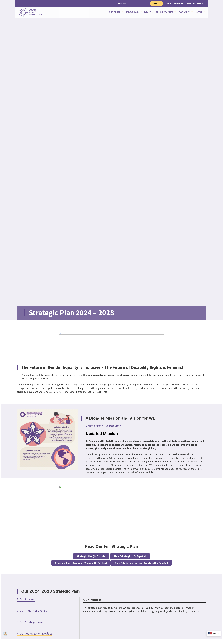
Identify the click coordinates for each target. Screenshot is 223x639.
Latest (198, 12)
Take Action (184, 12)
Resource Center (164, 12)
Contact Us (179, 3)
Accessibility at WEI (195, 3)
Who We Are (114, 12)
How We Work (132, 12)
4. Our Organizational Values (34, 633)
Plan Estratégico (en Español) (130, 556)
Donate (155, 3)
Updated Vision (113, 425)
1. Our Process (26, 599)
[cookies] (5, 633)
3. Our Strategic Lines (30, 622)
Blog (169, 3)
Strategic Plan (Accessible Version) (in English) (81, 563)
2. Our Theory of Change (32, 611)
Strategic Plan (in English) (91, 556)
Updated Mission (94, 425)
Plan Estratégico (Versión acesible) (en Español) (141, 563)
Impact (147, 12)
